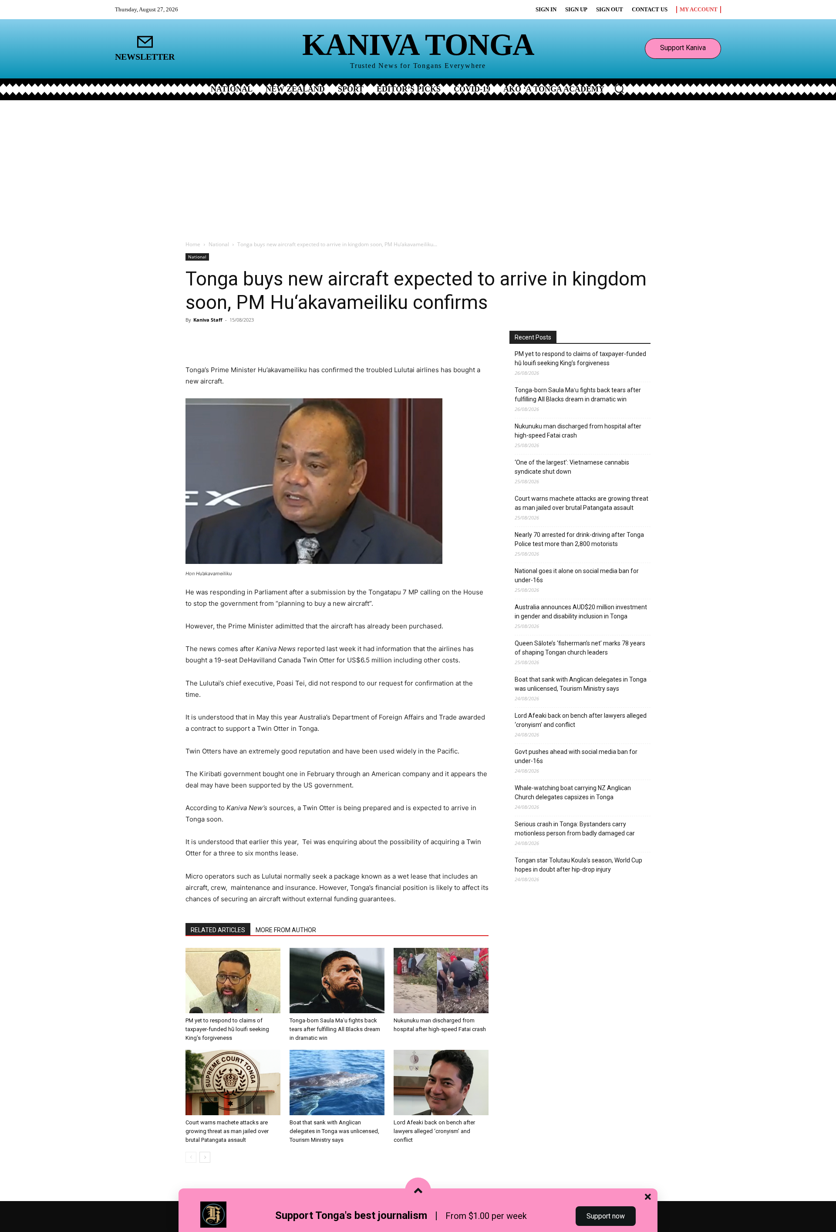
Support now (606, 1216)
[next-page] (204, 1157)
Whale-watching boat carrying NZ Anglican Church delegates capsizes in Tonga (573, 792)
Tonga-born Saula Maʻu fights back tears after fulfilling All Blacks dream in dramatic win (335, 1029)
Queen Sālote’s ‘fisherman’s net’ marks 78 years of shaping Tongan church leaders (580, 648)
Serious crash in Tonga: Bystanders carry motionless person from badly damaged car (575, 829)
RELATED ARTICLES (218, 930)
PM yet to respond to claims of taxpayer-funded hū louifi (580, 358)
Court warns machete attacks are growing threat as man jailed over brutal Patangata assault (227, 1131)
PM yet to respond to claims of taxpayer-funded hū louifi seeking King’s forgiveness (227, 1029)
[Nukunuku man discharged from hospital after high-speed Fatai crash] (441, 980)
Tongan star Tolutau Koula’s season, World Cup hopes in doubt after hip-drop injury (578, 865)
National (219, 244)
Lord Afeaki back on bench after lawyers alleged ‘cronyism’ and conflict (434, 1131)
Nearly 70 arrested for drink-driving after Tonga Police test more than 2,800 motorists (579, 539)
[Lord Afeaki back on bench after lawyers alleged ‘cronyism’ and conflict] (441, 1082)
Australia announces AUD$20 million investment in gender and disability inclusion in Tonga (581, 612)
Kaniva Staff (207, 319)
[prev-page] (190, 1157)
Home (192, 244)
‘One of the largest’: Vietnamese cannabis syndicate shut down (572, 467)
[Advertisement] (418, 166)
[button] (619, 88)
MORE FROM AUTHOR (286, 930)
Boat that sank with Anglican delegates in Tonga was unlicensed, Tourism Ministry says (334, 1131)
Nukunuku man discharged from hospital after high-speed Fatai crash (578, 431)
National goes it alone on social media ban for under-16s (577, 575)
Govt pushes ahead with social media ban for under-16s (576, 756)
